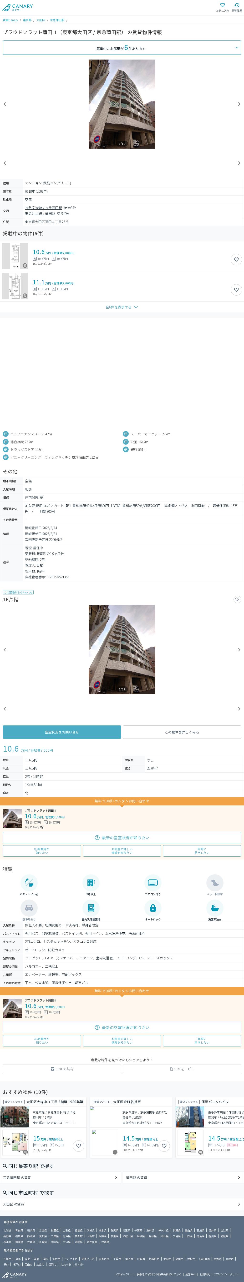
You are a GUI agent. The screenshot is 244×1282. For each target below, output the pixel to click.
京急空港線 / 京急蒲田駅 (43, 207)
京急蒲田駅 (57, 20)
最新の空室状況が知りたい (126, 837)
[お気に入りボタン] (236, 259)
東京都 (27, 20)
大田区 (40, 20)
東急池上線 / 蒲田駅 (40, 213)
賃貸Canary (10, 20)
